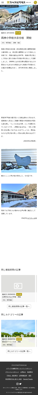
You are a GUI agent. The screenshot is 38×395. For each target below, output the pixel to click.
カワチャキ (31, 218)
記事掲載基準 (23, 375)
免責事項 (30, 372)
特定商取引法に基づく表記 (13, 379)
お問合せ (23, 372)
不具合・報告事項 (12, 375)
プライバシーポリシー (12, 372)
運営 (30, 375)
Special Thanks (28, 379)
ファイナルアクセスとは (19, 365)
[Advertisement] (19, 94)
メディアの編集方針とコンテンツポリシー (19, 368)
